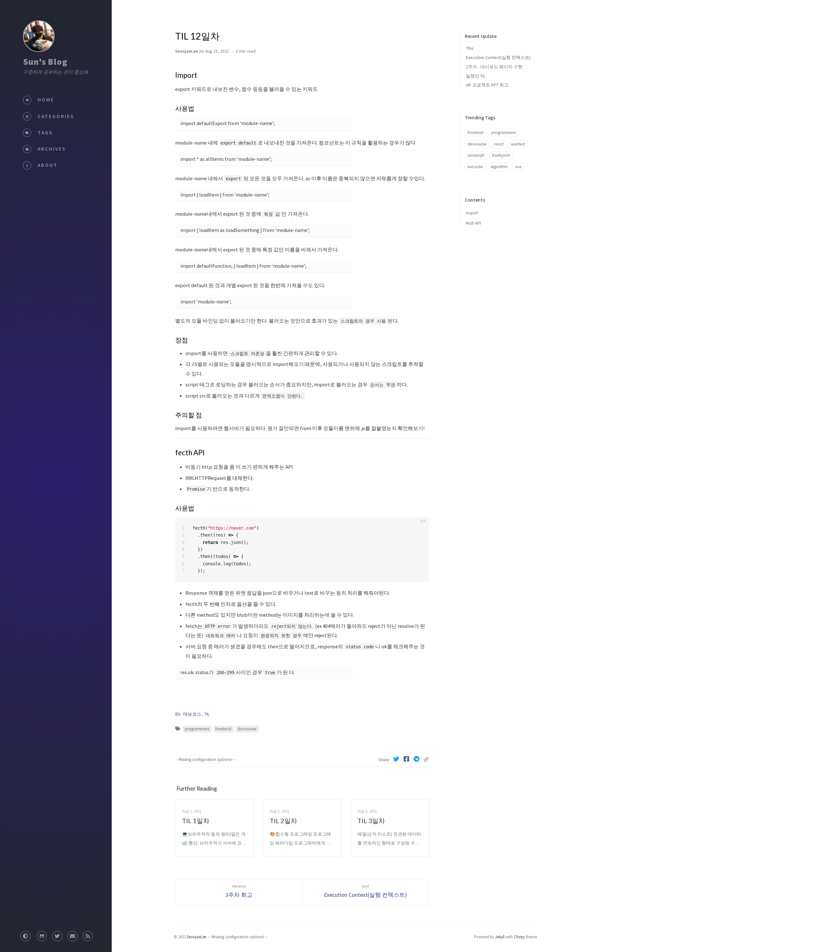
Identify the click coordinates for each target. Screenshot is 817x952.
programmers (197, 729)
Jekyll (500, 936)
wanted (518, 144)
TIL (206, 714)
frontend (223, 729)
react (499, 144)
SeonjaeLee (196, 936)
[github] (41, 934)
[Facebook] (406, 759)
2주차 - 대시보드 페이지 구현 (494, 67)
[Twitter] (396, 759)
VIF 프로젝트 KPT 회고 (487, 85)
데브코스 (192, 714)
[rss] (87, 934)
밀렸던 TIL (476, 76)
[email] (72, 934)
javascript (476, 155)
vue (518, 166)
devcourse (247, 729)
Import (472, 213)
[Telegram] (417, 759)
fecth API (473, 223)
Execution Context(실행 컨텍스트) (498, 57)
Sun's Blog (45, 61)
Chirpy (519, 936)
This (470, 48)
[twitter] (57, 934)
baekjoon (501, 155)
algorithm (499, 166)
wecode (475, 166)
